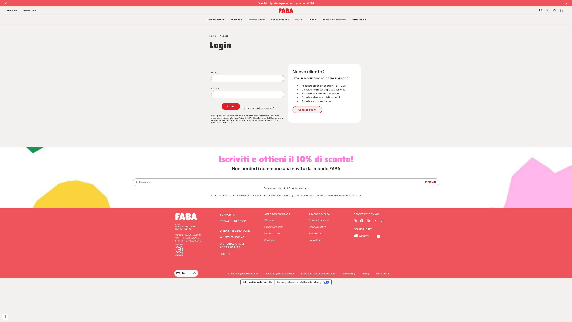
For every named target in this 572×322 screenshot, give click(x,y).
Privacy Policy (237, 118)
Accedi (224, 35)
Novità (298, 19)
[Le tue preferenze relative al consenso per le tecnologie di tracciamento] (5, 317)
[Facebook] (362, 221)
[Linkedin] (368, 221)
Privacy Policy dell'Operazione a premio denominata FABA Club (245, 121)
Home (212, 35)
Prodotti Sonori (256, 19)
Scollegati (269, 240)
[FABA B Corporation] (180, 256)
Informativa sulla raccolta (257, 282)
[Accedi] (549, 11)
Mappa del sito (383, 273)
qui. (306, 188)
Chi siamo (269, 220)
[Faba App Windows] (362, 235)
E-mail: (214, 72)
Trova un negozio (233, 221)
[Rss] (375, 221)
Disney (312, 19)
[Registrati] (547, 11)
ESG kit (225, 254)
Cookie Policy (348, 273)
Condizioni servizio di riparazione (318, 273)
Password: (216, 88)
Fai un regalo (359, 19)
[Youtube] (381, 221)
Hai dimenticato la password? (258, 108)
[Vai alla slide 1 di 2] (6, 3)
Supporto (227, 214)
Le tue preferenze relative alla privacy (299, 282)
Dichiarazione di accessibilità (232, 245)
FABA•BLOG (315, 233)
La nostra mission (273, 227)
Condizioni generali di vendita (243, 273)
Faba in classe (272, 233)
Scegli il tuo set (280, 19)
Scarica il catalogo (319, 220)
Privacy (365, 273)
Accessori (236, 19)
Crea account (307, 109)
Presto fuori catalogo (334, 19)
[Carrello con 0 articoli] (561, 10)
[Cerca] (541, 10)
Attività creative (317, 227)
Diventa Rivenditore (235, 230)
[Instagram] (355, 221)
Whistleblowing (232, 237)
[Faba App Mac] (378, 235)
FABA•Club (315, 240)
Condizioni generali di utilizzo (279, 273)
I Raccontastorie (215, 19)
